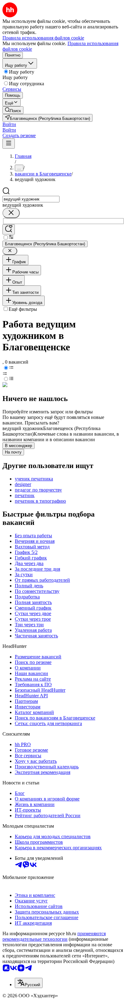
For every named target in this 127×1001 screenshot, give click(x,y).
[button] (9, 124)
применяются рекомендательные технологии (54, 936)
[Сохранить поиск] (8, 229)
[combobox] (30, 199)
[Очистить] (11, 213)
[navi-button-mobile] (8, 143)
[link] (12, 110)
